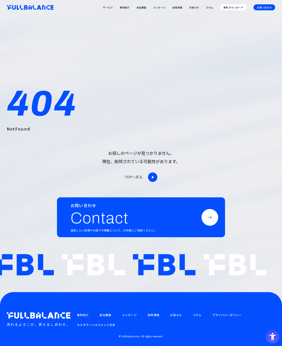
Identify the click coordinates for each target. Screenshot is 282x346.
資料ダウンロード (233, 7)
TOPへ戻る (134, 177)
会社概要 (141, 7)
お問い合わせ (264, 7)
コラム (209, 7)
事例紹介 (125, 7)
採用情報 (177, 7)
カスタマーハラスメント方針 (96, 325)
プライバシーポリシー (227, 315)
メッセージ (159, 7)
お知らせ (194, 7)
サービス (108, 7)
